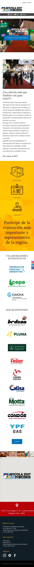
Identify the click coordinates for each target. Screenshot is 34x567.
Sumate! (17, 441)
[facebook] (32, 268)
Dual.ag (21, 563)
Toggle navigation (27, 2)
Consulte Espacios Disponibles (17, 37)
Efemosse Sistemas (28, 563)
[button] (17, 476)
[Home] (11, 9)
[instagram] (32, 262)
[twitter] (32, 265)
